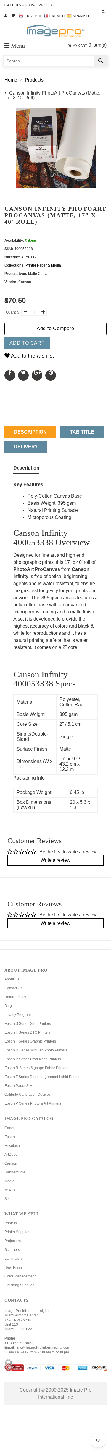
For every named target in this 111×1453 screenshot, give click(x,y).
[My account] (5, 15)
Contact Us (13, 988)
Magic (9, 1181)
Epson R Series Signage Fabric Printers (36, 1068)
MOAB (9, 1190)
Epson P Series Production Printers (32, 1059)
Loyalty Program (17, 1015)
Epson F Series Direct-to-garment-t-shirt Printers (42, 1077)
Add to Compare (55, 328)
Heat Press (13, 1267)
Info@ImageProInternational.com (43, 1347)
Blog (8, 1006)
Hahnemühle (14, 1172)
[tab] (26, 469)
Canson (10, 1163)
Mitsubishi (12, 1146)
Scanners (12, 1250)
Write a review (55, 860)
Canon (9, 1128)
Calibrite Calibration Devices (27, 1094)
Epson (9, 1137)
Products (34, 79)
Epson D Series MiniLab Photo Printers (35, 1050)
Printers (10, 1223)
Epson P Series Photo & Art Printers (32, 1103)
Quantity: (13, 312)
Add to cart (27, 342)
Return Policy (15, 997)
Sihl (7, 1199)
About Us (11, 979)
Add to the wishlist (32, 356)
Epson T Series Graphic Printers (30, 1041)
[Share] (9, 375)
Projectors (12, 1241)
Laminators (13, 1258)
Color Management (20, 1276)
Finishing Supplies (19, 1285)
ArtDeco (10, 1154)
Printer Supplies (17, 1232)
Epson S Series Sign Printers (27, 1024)
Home (10, 79)
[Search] (101, 60)
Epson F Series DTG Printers (27, 1032)
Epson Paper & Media (22, 1086)
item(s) (90, 45)
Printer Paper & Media (43, 265)
